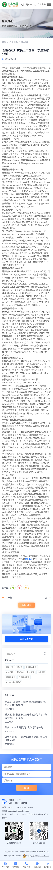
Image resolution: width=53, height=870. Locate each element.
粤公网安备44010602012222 (37, 856)
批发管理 (30, 672)
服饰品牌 (20, 672)
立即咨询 (41, 4)
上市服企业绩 (31, 667)
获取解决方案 (26, 639)
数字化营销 (10, 677)
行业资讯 (25, 42)
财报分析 (41, 672)
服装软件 (29, 559)
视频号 (19, 667)
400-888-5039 (17, 802)
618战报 (9, 672)
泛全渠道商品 (24, 677)
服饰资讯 (9, 667)
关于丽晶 (13, 42)
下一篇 (44, 598)
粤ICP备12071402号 (12, 856)
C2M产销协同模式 (13, 682)
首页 (4, 42)
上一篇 (9, 597)
